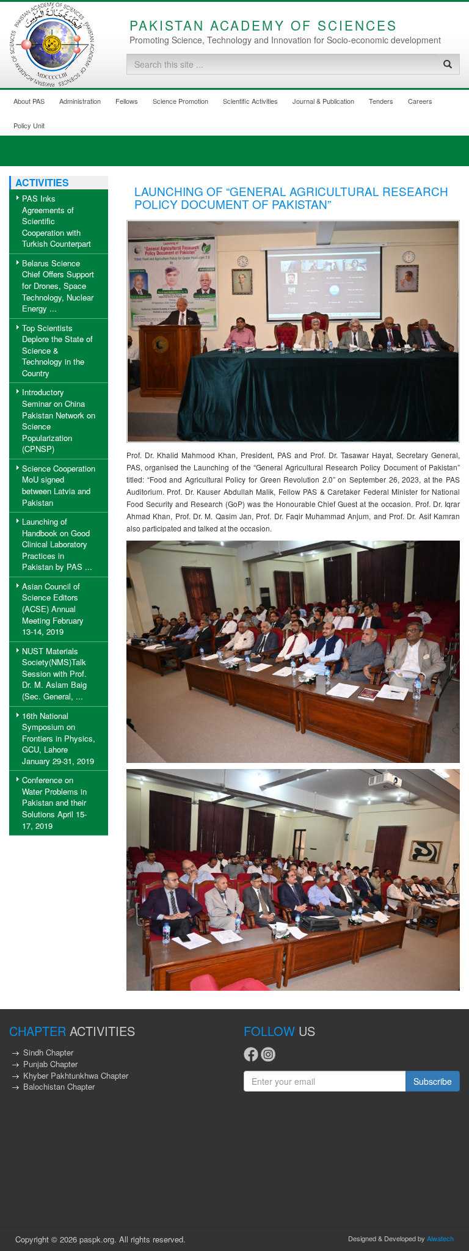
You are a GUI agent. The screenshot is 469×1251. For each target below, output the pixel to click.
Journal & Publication (323, 101)
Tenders (381, 101)
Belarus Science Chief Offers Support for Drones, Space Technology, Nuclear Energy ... (58, 285)
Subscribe (432, 1081)
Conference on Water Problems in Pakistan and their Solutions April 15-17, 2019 (54, 802)
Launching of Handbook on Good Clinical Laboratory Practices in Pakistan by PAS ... (57, 544)
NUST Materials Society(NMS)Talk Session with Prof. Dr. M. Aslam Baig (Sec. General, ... (54, 673)
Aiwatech (440, 1238)
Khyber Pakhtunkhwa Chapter (75, 1075)
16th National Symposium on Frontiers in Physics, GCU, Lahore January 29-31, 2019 (58, 738)
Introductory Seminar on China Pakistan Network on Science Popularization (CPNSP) (58, 420)
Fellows (126, 101)
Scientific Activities (250, 101)
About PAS (29, 101)
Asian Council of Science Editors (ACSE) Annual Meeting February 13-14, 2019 (53, 608)
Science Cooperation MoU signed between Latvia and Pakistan (58, 485)
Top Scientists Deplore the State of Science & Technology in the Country (57, 350)
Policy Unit (29, 125)
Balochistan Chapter (59, 1086)
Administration (80, 101)
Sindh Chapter (48, 1052)
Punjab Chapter (50, 1064)
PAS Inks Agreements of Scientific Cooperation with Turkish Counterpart (56, 220)
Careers (420, 101)
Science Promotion (180, 101)
